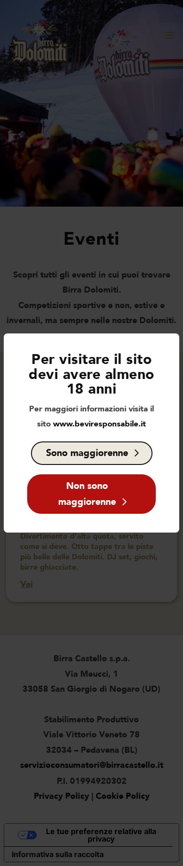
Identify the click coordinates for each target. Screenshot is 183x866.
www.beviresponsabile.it (99, 423)
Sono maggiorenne (87, 453)
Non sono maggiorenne (87, 493)
